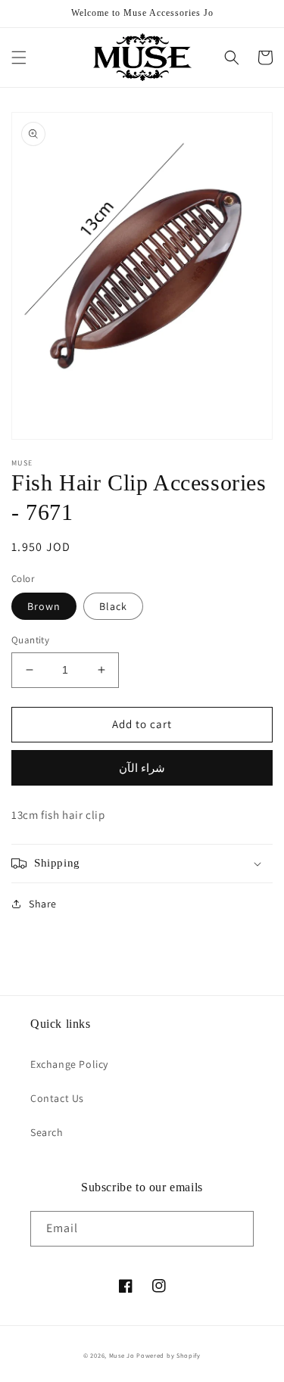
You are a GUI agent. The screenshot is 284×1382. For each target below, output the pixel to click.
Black (113, 606)
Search (47, 1132)
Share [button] (43, 903)
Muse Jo (122, 1355)
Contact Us (57, 1098)
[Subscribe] (236, 1229)
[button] (19, 57)
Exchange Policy (69, 1064)
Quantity (30, 639)
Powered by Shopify (168, 1355)
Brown (44, 606)
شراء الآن (142, 768)
